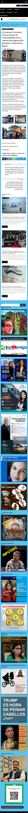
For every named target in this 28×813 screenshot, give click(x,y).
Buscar (2, 303)
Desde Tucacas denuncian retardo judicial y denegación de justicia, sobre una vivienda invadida (13, 287)
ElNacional (10, 12)
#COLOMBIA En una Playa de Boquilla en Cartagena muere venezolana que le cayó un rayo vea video (13, 218)
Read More (5, 226)
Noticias (2, 9)
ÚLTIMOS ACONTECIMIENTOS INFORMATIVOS (12, 807)
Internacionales (13, 231)
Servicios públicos (9, 29)
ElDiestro (16, 9)
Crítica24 (2, 12)
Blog (15, 12)
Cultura (9, 9)
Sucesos (7, 198)
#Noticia (3, 29)
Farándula (8, 231)
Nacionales (8, 266)
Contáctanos (3, 15)
